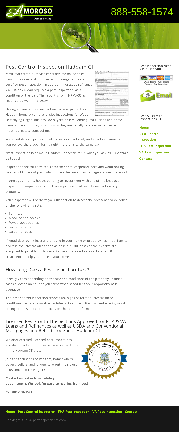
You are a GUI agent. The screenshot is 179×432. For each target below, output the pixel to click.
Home (144, 127)
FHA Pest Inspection (155, 146)
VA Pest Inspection (154, 152)
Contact (145, 158)
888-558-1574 (142, 11)
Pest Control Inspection (36, 411)
